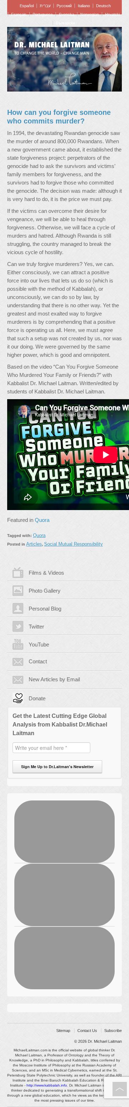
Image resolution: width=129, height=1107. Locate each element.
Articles (34, 544)
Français (19, 14)
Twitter (36, 626)
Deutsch (103, 6)
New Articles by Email (54, 679)
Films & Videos (46, 573)
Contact (38, 661)
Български (65, 23)
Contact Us (87, 1030)
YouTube (39, 644)
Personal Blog (45, 609)
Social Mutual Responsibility (73, 544)
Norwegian (89, 14)
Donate (37, 698)
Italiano (84, 6)
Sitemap (63, 1030)
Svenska (66, 14)
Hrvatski (112, 14)
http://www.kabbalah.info (47, 1085)
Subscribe (113, 1030)
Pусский (64, 6)
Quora (42, 520)
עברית (45, 6)
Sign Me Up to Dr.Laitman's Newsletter (57, 766)
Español (27, 6)
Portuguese (43, 14)
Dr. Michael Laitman (52, 45)
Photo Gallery (45, 591)
